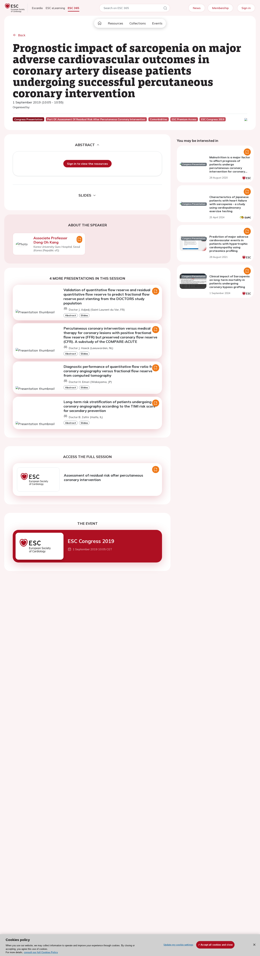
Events (157, 23)
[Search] (165, 8)
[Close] (254, 945)
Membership (220, 8)
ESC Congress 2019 (91, 541)
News (197, 8)
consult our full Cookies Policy (41, 952)
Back (21, 35)
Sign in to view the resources (87, 163)
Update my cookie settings (178, 944)
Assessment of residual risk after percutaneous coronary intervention (103, 477)
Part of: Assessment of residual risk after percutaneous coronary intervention (96, 119)
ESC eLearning (55, 8)
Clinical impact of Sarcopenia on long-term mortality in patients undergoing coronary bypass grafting (229, 282)
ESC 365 (73, 8)
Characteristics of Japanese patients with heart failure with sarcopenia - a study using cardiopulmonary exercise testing (229, 204)
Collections (137, 23)
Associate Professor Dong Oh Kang (50, 240)
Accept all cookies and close (217, 944)
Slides (84, 315)
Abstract (70, 315)
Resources (115, 23)
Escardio (37, 8)
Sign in (246, 8)
